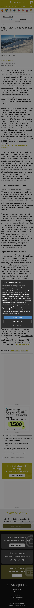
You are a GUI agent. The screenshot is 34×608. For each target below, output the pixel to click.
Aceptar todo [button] (17, 317)
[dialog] (17, 304)
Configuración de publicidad (16, 309)
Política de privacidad (13, 313)
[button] (17, 325)
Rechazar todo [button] (17, 321)
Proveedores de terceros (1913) (10, 298)
